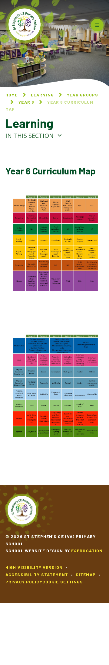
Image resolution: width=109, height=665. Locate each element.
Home (11, 94)
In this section (30, 135)
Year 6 (26, 102)
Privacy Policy (23, 581)
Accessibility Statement (36, 574)
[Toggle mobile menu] (97, 25)
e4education (87, 550)
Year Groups (82, 94)
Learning (42, 94)
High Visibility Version (34, 567)
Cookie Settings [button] (62, 581)
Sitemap (86, 574)
